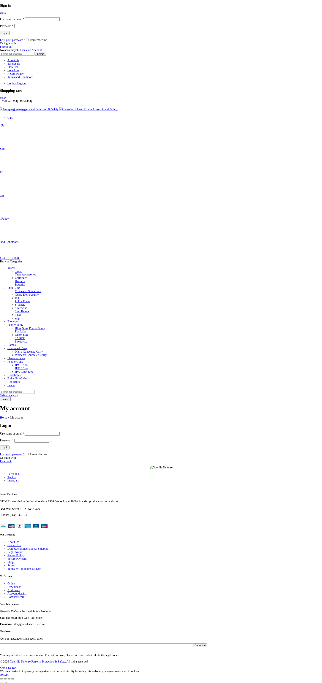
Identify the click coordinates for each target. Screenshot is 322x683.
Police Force (22, 301)
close (3, 12)
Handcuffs (13, 381)
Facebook (6, 46)
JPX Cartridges (24, 371)
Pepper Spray (15, 324)
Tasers (13, 63)
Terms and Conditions (20, 77)
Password (7, 26)
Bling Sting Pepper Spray (30, 328)
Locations (13, 70)
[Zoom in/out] (12, 678)
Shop (10, 562)
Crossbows (13, 375)
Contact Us (14, 545)
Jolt (17, 297)
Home (3, 417)
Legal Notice (15, 552)
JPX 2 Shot (21, 365)
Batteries (20, 284)
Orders (11, 583)
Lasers (11, 385)
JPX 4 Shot (21, 368)
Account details (16, 593)
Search (40, 53)
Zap (17, 318)
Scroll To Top (8, 667)
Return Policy (15, 73)
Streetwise (21, 308)
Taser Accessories (25, 274)
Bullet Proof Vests (18, 378)
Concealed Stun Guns (28, 291)
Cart (9, 117)
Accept (4, 674)
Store (12, 67)
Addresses (13, 590)
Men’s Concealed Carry (29, 351)
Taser (18, 314)
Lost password (16, 596)
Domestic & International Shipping (27, 548)
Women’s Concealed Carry (31, 354)
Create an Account (31, 50)
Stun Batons (22, 311)
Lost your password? (12, 40)
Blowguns (13, 321)
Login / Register (16, 83)
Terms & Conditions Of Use (24, 568)
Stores (11, 565)
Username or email (12, 19)
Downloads (14, 586)
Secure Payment (16, 558)
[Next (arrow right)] (5, 682)
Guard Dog (21, 334)
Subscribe (200, 645)
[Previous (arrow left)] (1, 682)
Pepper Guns (15, 361)
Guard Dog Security (27, 294)
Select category (9, 395)
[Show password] (50, 441)
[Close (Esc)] (1, 678)
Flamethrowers (16, 358)
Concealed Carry (17, 348)
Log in (4, 33)
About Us (13, 60)
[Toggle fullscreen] (8, 678)
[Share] (5, 678)
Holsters (20, 281)
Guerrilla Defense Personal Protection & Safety (37, 661)
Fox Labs (20, 331)
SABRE (20, 304)
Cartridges (21, 277)
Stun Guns (13, 287)
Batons (11, 344)
